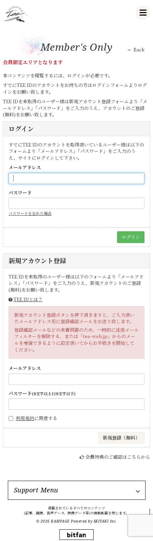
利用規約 (25, 418)
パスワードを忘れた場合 (30, 213)
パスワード (20, 192)
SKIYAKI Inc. (105, 521)
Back (138, 49)
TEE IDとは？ (28, 299)
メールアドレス (25, 167)
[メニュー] (143, 13)
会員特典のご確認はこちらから (117, 456)
